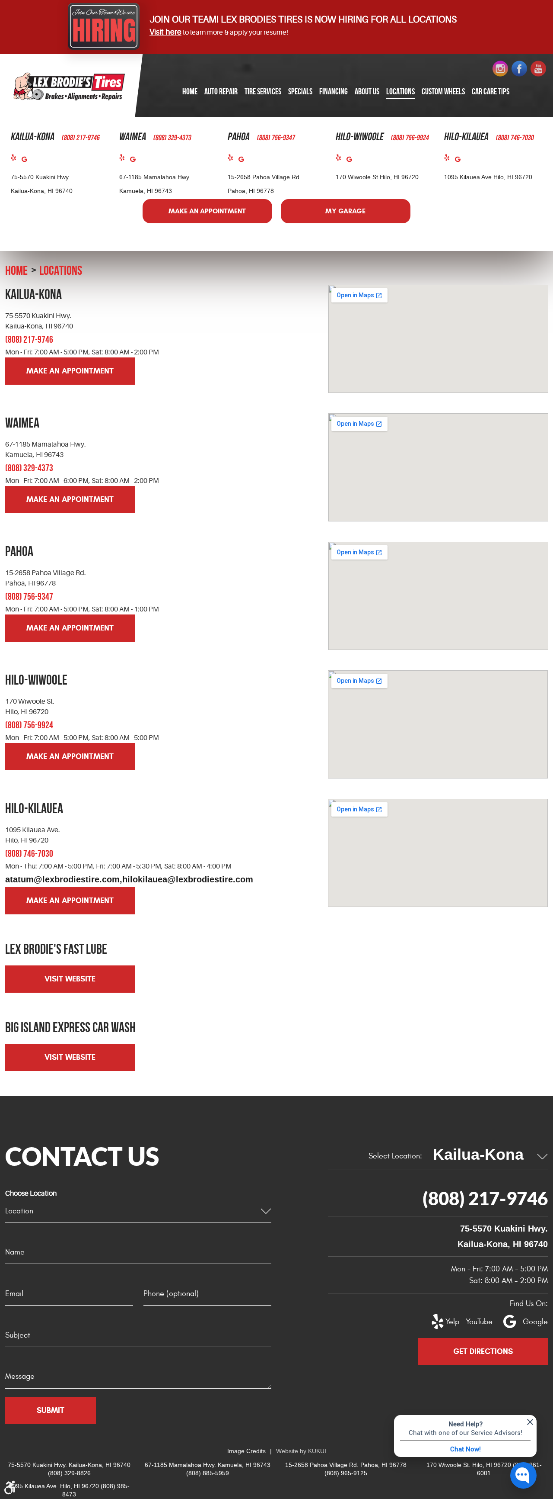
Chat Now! (465, 1448)
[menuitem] (189, 92)
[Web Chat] (523, 1475)
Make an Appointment (207, 211)
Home (189, 91)
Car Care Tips (490, 91)
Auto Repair (221, 91)
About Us (367, 91)
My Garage (345, 211)
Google (27, 161)
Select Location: (395, 1156)
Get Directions (483, 1351)
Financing (333, 91)
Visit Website (69, 979)
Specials (300, 91)
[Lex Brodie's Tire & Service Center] (69, 86)
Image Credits (246, 1451)
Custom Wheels (443, 91)
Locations (400, 91)
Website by (301, 1451)
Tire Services (263, 91)
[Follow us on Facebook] (519, 69)
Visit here (165, 32)
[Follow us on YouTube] (538, 69)
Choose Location (31, 1193)
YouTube (474, 1321)
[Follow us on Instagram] (500, 69)
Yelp (16, 159)
